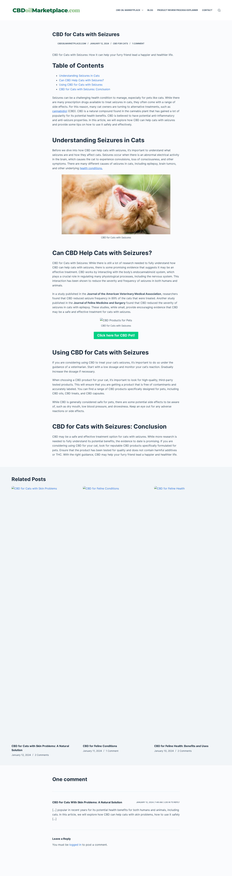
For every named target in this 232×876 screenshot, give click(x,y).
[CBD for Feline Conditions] (116, 613)
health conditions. (91, 168)
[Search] (219, 10)
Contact (207, 10)
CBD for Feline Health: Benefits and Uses (181, 746)
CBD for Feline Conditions (100, 746)
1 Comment (138, 43)
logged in (75, 844)
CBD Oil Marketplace (128, 10)
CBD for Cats (120, 43)
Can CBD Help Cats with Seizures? (81, 80)
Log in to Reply (172, 802)
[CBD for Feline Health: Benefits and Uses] (187, 613)
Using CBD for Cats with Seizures (80, 84)
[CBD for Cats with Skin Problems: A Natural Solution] (45, 613)
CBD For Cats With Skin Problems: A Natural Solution (87, 802)
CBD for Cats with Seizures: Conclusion (84, 89)
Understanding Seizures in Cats (79, 75)
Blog (150, 10)
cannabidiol (59, 111)
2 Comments (42, 754)
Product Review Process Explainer (177, 10)
